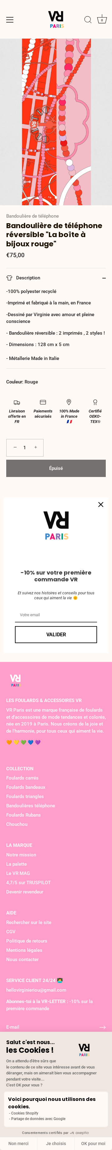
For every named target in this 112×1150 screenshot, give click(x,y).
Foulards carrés (22, 778)
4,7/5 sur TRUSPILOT (28, 882)
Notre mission (21, 855)
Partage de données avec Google (38, 1119)
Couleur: (14, 382)
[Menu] (10, 20)
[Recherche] (88, 20)
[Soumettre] (103, 1027)
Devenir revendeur (24, 892)
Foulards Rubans (23, 815)
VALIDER (56, 635)
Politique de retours (26, 941)
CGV (11, 932)
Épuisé (56, 468)
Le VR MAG (18, 873)
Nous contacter (22, 959)
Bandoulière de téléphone (32, 216)
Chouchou (16, 824)
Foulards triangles (25, 796)
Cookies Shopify (24, 1113)
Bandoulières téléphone (30, 806)
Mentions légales (24, 950)
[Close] (100, 504)
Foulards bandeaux (25, 787)
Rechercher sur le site (28, 922)
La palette (16, 864)
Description (27, 278)
